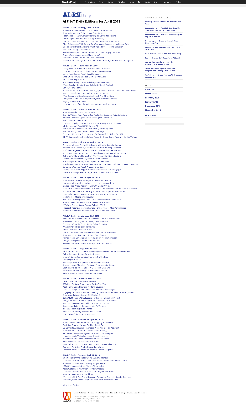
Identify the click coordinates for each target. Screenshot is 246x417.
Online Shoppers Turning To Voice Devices (81, 254)
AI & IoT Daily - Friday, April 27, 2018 (80, 65)
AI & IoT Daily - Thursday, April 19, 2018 (82, 278)
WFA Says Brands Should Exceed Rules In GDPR (84, 205)
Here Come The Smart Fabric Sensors (79, 281)
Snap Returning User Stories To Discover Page (83, 131)
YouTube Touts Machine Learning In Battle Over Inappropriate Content (94, 191)
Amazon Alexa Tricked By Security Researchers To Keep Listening (92, 147)
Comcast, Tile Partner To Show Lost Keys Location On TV (88, 71)
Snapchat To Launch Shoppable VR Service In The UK (86, 303)
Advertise (168, 2)
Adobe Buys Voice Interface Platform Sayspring (84, 287)
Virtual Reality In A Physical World (77, 229)
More (132, 2)
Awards (111, 2)
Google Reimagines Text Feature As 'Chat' (81, 240)
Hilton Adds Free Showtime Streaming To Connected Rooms (89, 35)
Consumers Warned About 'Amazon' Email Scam (84, 167)
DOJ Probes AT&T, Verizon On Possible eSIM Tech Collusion (89, 232)
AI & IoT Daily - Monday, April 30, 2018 (81, 27)
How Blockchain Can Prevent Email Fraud (81, 341)
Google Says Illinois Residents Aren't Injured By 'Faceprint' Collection (93, 46)
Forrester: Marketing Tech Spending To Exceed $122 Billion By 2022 (93, 134)
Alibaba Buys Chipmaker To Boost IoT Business (84, 273)
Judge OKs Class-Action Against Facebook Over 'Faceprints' (89, 333)
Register (157, 2)
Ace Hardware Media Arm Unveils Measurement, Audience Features (159, 63)
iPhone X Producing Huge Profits (77, 308)
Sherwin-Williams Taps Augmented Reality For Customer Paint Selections (95, 115)
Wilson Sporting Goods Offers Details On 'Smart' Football (88, 85)
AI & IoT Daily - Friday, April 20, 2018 (80, 248)
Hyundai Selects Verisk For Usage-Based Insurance (85, 336)
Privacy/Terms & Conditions (137, 393)
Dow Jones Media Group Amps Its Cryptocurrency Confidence (90, 98)
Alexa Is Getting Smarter (74, 79)
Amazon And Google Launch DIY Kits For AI (82, 295)
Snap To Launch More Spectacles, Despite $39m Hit (86, 93)
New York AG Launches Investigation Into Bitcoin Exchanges (89, 344)
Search (139, 2)
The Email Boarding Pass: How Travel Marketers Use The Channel (92, 199)
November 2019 (153, 110)
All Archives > (150, 115)
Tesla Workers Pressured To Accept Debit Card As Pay (87, 243)
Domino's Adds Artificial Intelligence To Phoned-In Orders (88, 183)
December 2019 (152, 106)
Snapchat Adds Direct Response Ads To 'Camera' (84, 306)
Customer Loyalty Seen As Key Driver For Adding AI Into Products (92, 123)
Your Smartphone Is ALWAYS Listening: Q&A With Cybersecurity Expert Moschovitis (99, 90)
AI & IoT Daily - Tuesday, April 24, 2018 (81, 177)
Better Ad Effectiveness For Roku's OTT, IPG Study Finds (88, 128)
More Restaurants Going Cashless (78, 374)
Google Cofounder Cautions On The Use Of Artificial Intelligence (91, 41)
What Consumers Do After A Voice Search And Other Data (88, 96)
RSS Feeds (113, 393)
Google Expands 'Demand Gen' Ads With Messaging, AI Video (161, 42)
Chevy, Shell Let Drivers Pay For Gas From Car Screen (86, 68)
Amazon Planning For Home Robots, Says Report (84, 235)
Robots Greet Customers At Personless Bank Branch (86, 202)
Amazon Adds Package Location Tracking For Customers (87, 117)
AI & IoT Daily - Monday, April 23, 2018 (81, 216)
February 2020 (152, 97)
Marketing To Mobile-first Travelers (79, 197)
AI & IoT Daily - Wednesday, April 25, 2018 (83, 142)
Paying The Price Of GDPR (74, 101)
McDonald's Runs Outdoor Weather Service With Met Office (89, 210)
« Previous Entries (71, 385)
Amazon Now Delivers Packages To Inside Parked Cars (87, 180)
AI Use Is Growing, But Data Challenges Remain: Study (87, 82)
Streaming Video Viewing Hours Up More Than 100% (86, 161)
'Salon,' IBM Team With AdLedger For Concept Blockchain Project (91, 298)
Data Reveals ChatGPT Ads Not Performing (163, 54)
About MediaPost (80, 393)
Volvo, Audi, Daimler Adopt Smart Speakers (82, 74)
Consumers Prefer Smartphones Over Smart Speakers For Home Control (95, 360)
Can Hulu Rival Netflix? (72, 87)
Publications (90, 2)
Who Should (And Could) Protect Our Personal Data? (86, 338)
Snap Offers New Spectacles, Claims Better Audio (84, 76)
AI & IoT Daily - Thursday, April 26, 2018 (82, 109)
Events (101, 2)
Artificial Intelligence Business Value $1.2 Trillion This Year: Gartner (92, 150)
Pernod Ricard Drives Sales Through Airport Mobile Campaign (90, 237)
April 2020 (150, 89)
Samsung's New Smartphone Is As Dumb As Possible (86, 262)
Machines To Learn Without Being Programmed (84, 363)
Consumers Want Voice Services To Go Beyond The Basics (89, 371)
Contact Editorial (102, 393)
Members (122, 2)
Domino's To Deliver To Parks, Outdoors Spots (83, 347)
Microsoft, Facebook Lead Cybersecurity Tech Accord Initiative (90, 379)
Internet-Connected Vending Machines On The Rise (85, 257)
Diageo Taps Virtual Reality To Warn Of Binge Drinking (86, 185)
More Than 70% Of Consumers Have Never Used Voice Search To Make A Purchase (100, 188)
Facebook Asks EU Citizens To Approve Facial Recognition (88, 349)
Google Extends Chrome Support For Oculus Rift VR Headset (90, 300)
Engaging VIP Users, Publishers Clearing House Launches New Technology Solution (99, 292)
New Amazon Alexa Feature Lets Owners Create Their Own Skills (91, 218)
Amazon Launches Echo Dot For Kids (79, 112)
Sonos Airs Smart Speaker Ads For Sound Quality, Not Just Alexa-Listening (95, 153)
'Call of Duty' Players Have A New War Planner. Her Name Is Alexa (92, 156)
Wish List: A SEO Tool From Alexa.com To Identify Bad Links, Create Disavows (97, 377)
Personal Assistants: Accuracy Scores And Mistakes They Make (90, 194)
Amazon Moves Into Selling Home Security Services (85, 33)
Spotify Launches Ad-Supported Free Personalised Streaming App (92, 169)
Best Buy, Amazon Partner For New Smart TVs (83, 325)
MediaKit (91, 393)
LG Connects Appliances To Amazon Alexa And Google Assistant (91, 327)
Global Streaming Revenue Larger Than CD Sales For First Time (91, 172)
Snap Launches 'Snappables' (75, 120)
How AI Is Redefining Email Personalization (82, 311)
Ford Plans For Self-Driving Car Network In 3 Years (85, 270)
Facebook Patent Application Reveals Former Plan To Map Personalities (94, 208)
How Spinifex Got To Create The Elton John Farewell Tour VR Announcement (96, 251)
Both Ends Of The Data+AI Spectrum (79, 314)
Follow (178, 2)
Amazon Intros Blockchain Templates (79, 226)
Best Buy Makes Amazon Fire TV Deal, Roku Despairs (86, 267)
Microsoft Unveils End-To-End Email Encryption (83, 57)
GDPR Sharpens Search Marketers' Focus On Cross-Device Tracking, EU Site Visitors (100, 137)
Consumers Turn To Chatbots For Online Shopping (85, 224)
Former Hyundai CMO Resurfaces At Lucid (162, 58)
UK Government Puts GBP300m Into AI (80, 126)
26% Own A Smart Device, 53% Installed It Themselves (87, 30)
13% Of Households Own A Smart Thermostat (83, 366)
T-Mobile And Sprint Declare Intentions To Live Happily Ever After (92, 52)
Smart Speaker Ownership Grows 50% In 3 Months (85, 357)
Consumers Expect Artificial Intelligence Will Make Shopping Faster (92, 145)
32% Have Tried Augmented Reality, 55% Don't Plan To (87, 221)
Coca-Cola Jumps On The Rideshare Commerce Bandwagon (89, 289)
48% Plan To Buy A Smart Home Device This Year (85, 284)
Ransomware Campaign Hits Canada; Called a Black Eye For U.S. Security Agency (98, 60)
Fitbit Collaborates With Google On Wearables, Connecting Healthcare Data (96, 44)
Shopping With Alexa (72, 259)
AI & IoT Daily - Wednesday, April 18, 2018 (83, 319)
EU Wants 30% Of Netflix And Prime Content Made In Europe (90, 104)
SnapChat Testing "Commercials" (77, 49)
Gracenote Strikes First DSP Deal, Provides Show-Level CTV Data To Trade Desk (163, 29)
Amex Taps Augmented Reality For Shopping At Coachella (88, 322)
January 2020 (151, 102)
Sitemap (122, 393)
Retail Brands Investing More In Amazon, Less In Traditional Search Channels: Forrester (101, 164)
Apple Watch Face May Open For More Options (83, 368)
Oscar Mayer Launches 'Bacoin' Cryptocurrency (83, 38)
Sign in (147, 2)
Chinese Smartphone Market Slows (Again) (81, 55)
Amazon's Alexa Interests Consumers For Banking (85, 330)
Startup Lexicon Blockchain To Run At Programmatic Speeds (89, 265)
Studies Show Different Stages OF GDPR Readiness (85, 158)
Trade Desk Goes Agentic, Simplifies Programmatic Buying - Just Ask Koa (160, 69)
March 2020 (151, 93)
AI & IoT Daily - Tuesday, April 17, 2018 (81, 355)
